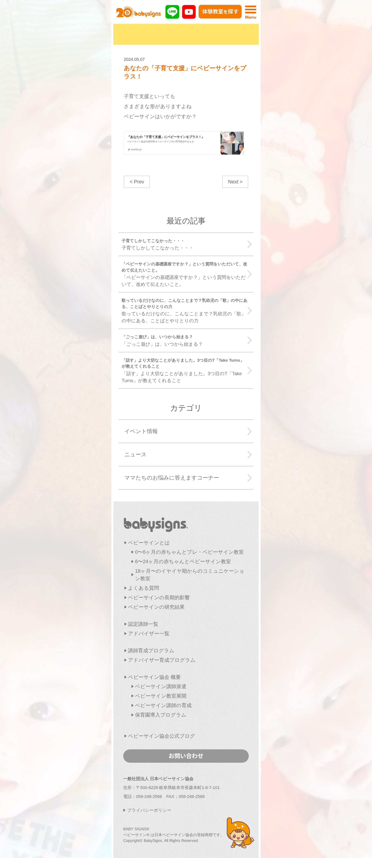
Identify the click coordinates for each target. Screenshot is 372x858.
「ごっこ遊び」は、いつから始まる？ (162, 340)
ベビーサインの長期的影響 (159, 597)
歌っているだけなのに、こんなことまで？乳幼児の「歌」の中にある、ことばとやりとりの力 (185, 310)
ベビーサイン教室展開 (160, 696)
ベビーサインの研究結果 (156, 607)
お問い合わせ (186, 755)
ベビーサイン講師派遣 (160, 686)
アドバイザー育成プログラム (161, 660)
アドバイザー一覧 (148, 633)
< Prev (137, 182)
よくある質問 (143, 588)
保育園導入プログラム (160, 715)
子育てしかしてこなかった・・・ (157, 244)
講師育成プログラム (151, 650)
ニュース (135, 454)
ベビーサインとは (149, 543)
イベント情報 (141, 431)
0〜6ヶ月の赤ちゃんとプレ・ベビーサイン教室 (189, 552)
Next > (235, 182)
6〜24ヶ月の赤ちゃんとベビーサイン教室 (183, 561)
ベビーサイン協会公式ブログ (161, 736)
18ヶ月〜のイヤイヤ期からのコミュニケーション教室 (189, 574)
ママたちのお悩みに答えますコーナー (171, 478)
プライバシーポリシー (149, 810)
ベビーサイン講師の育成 (163, 705)
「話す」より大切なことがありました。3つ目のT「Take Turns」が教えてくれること (183, 370)
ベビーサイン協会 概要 (154, 677)
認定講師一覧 (143, 624)
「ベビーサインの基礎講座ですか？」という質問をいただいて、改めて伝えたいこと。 (184, 274)
